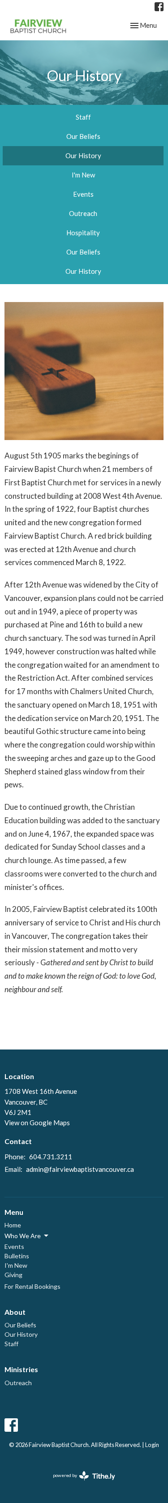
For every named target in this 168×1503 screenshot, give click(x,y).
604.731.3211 (50, 1157)
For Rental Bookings (32, 1286)
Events (83, 194)
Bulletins (16, 1256)
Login (152, 1444)
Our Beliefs (83, 136)
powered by (79, 1483)
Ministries (21, 1369)
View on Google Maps (37, 1123)
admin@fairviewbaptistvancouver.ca (80, 1169)
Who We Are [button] (22, 1236)
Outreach (83, 213)
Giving (13, 1274)
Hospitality (83, 233)
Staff (83, 117)
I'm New (83, 175)
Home (12, 1225)
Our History (83, 155)
